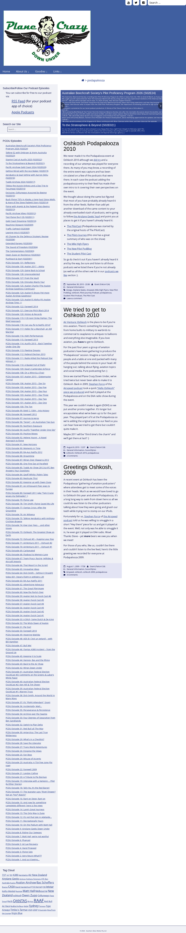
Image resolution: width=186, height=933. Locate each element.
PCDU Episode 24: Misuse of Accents (23, 758)
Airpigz (69, 290)
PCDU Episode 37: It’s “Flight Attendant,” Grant (28, 702)
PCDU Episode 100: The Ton (19, 406)
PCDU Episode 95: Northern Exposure (24, 426)
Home (6, 71)
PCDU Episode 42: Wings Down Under (24, 667)
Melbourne (41, 891)
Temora (42, 906)
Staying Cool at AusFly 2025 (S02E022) (24, 159)
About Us (21, 71)
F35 (43, 887)
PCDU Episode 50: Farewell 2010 (21, 630)
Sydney (34, 906)
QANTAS (20, 900)
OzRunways (43, 895)
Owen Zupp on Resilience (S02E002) (23, 254)
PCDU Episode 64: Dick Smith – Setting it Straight (29, 573)
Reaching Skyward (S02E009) (19, 224)
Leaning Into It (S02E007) (17, 232)
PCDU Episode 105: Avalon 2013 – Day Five (26, 387)
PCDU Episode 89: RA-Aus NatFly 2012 (24, 452)
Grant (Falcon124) (102, 284)
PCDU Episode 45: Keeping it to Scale (23, 656)
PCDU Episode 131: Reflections (20, 262)
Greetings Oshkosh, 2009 (88, 470)
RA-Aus (30, 901)
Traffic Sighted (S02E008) (18, 228)
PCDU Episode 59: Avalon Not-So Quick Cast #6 (28, 596)
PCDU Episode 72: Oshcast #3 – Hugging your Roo (30, 539)
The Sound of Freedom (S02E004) (22, 247)
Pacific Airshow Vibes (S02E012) (21, 213)
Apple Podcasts (23, 112)
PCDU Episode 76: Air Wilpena (20, 514)
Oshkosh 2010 (81, 453)
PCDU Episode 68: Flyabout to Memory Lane (27, 554)
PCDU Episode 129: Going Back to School (25, 270)
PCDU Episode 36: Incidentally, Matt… (24, 706)
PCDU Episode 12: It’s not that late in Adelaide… (29, 817)
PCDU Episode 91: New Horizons (21, 444)
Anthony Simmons (33, 879)
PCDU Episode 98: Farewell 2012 (21, 414)
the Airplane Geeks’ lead (87, 216)
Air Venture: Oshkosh (75, 322)
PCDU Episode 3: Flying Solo (19, 851)
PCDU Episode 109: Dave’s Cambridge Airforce (28, 369)
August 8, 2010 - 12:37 (76, 447)
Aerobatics (23, 875)
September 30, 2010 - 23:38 (78, 284)
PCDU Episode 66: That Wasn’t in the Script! (27, 565)
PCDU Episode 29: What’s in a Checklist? (25, 739)
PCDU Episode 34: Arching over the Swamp (26, 714)
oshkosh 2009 (89, 572)
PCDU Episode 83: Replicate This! (22, 478)
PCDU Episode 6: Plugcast (18, 840)
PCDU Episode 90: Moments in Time (23, 448)
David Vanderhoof (23, 887)
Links (56, 71)
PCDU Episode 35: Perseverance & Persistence (28, 710)
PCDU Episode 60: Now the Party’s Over (25, 592)
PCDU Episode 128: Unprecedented (23, 274)
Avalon (13, 883)
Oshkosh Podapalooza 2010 (91, 146)
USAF (35, 909)
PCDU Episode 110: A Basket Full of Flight (25, 365)
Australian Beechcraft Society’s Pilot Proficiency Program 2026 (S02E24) (109, 93)
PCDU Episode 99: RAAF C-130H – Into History (27, 410)
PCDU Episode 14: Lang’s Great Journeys (25, 809)
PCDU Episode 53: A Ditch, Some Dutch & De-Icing (30, 619)
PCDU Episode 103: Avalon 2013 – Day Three (27, 395)
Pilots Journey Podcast (89, 292)
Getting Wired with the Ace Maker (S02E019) (27, 171)
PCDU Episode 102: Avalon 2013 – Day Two (26, 399)
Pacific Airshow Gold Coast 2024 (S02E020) (26, 167)
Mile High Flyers (102, 290)
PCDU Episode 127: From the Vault (22, 278)
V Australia (42, 910)
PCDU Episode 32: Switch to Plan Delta (24, 724)
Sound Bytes (90, 450)
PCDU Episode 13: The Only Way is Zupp (25, 813)
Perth (10, 901)
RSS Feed (18, 101)
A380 (15, 875)
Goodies (40, 71)
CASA (11, 886)
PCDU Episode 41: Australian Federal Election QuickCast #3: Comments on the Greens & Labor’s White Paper (30, 674)
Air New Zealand (37, 875)
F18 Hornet (36, 887)
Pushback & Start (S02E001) (19, 258)
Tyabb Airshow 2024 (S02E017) (20, 182)
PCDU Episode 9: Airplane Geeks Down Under (28, 828)
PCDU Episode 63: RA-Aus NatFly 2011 (24, 580)
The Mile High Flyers (78, 244)
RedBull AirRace (16, 906)
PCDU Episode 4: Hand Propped (21, 848)
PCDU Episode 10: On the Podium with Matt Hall (29, 824)
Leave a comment (74, 298)
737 (4, 875)
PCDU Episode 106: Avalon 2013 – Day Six (25, 383)
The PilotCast (74, 226)
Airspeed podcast (73, 388)
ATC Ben (44, 879)
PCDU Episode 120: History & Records (24, 314)
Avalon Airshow (26, 882)
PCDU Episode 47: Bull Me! (18, 645)
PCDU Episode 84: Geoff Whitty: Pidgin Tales (27, 474)
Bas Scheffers (45, 882)
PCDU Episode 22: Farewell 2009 (21, 769)
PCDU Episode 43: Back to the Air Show (24, 664)
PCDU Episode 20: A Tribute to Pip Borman (26, 777)
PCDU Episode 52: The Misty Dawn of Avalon (27, 623)
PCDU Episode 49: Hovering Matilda (23, 634)
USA (30, 909)
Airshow (23, 879)
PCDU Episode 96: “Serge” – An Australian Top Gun (30, 422)
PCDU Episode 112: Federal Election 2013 (25, 354)
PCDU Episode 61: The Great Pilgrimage (25, 588)
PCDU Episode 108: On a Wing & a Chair (25, 372)
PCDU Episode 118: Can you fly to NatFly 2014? (28, 325)
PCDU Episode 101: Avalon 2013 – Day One (26, 402)
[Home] (82, 80)
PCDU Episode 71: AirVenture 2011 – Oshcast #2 (29, 543)
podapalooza (105, 292)
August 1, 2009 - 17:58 (76, 566)
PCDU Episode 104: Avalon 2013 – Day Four (26, 391)
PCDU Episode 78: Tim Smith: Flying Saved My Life (30, 503)
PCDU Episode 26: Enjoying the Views (24, 751)
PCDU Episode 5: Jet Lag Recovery (22, 844)
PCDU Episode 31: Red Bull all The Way (24, 728)
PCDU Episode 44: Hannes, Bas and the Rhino (28, 660)
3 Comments (72, 574)
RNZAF (26, 906)
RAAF (39, 900)
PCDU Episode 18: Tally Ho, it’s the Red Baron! (28, 787)
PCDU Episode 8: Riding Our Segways (24, 832)
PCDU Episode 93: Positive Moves (22, 433)
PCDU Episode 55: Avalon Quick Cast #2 (25, 611)
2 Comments (72, 455)
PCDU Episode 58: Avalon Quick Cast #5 (25, 600)
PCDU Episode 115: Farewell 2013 (22, 339)
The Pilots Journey (77, 235)
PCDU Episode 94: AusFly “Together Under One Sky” (31, 429)
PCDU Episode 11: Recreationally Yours (24, 821)
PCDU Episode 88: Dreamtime (20, 456)
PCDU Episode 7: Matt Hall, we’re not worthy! (27, 836)
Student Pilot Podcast (73, 295)
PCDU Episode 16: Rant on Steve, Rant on (25, 798)
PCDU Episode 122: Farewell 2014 (22, 306)
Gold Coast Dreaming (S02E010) (21, 221)
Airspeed (90, 290)
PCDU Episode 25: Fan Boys (19, 754)
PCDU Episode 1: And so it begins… (23, 859)
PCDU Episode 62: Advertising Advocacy (25, 584)
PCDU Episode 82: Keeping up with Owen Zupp (28, 482)
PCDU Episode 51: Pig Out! (18, 627)
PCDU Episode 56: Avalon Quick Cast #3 (25, 607)
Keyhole (19, 891)
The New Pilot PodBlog (79, 248)
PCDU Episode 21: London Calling (22, 773)
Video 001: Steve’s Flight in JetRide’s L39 (25, 576)
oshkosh (17, 895)
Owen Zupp (29, 895)
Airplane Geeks (10, 878)
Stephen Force (97, 384)
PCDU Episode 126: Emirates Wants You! (25, 282)
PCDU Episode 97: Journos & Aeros (22, 418)
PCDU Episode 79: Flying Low (19, 500)
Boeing (5, 887)
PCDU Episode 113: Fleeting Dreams (23, 350)
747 (7, 875)
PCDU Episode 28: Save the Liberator (23, 743)
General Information (75, 287)
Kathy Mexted (8, 891)
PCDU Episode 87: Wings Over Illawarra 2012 (27, 460)
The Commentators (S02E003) (20, 251)
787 (10, 875)
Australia (6, 882)
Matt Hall (29, 891)
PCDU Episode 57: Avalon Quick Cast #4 (25, 603)
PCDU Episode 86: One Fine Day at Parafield (27, 463)
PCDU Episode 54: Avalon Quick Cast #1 (25, 615)
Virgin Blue (16, 913)
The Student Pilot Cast (79, 253)
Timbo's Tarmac (19, 909)
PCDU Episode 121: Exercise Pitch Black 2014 (27, 310)
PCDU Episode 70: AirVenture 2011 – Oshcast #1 (29, 546)
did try (97, 159)
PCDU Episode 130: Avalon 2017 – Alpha (25, 266)
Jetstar (50, 886)
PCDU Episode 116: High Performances (24, 335)
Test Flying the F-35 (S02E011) (20, 217)
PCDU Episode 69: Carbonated (20, 550)
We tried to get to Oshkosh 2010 (85, 312)
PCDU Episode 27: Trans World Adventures (26, 747)
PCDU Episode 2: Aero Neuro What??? (24, 855)
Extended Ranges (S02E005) (19, 243)
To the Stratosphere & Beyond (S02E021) (89, 125)
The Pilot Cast (89, 295)
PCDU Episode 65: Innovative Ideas (22, 569)
